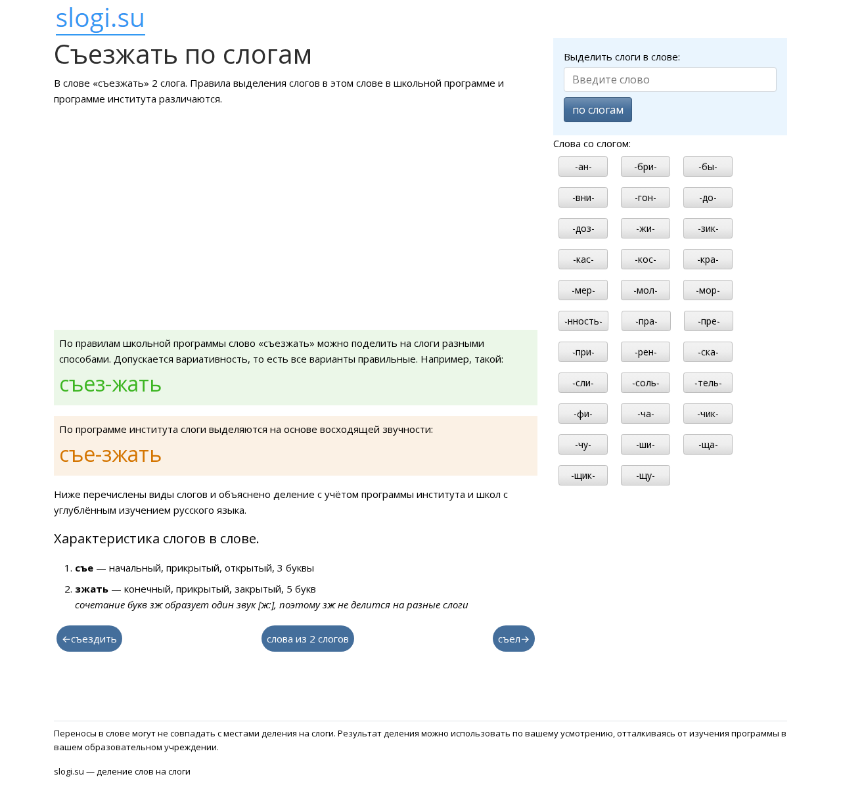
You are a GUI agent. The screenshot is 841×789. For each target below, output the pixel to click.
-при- (583, 352)
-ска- (708, 352)
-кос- (645, 259)
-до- (708, 197)
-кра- (708, 259)
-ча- (645, 413)
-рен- (646, 352)
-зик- (708, 228)
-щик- (583, 475)
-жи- (645, 228)
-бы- (707, 166)
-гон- (645, 197)
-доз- (583, 228)
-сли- (583, 382)
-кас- (583, 259)
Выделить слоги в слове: (622, 56)
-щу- (645, 475)
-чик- (708, 413)
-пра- (646, 321)
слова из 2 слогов (308, 638)
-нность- (583, 321)
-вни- (583, 197)
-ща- (708, 444)
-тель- (708, 382)
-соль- (646, 382)
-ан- (583, 166)
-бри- (645, 166)
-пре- (709, 321)
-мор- (708, 290)
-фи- (583, 413)
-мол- (645, 290)
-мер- (583, 290)
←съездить (89, 638)
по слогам (598, 109)
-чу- (583, 444)
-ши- (645, 444)
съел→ (514, 638)
